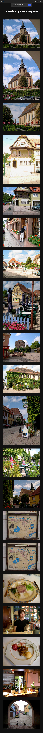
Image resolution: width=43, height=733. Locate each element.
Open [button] (29, 4)
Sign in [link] (40, 1)
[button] (12, 5)
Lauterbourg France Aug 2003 (21, 11)
